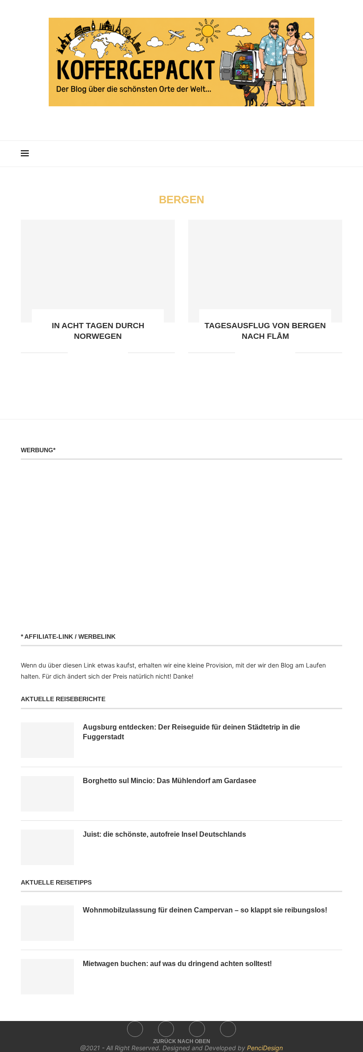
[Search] (337, 154)
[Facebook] (163, 119)
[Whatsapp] (200, 119)
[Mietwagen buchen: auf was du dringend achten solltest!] (47, 976)
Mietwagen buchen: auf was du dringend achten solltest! (177, 963)
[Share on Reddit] (83, 353)
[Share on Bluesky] (121, 353)
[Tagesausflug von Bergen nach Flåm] (265, 271)
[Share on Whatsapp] (93, 353)
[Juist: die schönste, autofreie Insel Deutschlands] (47, 847)
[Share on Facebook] (74, 353)
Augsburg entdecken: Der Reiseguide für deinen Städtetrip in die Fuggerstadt (191, 732)
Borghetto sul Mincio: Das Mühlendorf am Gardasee (169, 780)
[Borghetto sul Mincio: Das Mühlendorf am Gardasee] (47, 793)
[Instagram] (175, 119)
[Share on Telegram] (102, 353)
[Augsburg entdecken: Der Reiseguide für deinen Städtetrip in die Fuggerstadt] (47, 740)
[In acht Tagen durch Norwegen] (98, 271)
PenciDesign (265, 1048)
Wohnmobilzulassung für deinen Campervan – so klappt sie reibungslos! (205, 910)
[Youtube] (187, 119)
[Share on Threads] (111, 353)
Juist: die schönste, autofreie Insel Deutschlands (164, 834)
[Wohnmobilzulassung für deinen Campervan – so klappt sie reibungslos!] (47, 923)
